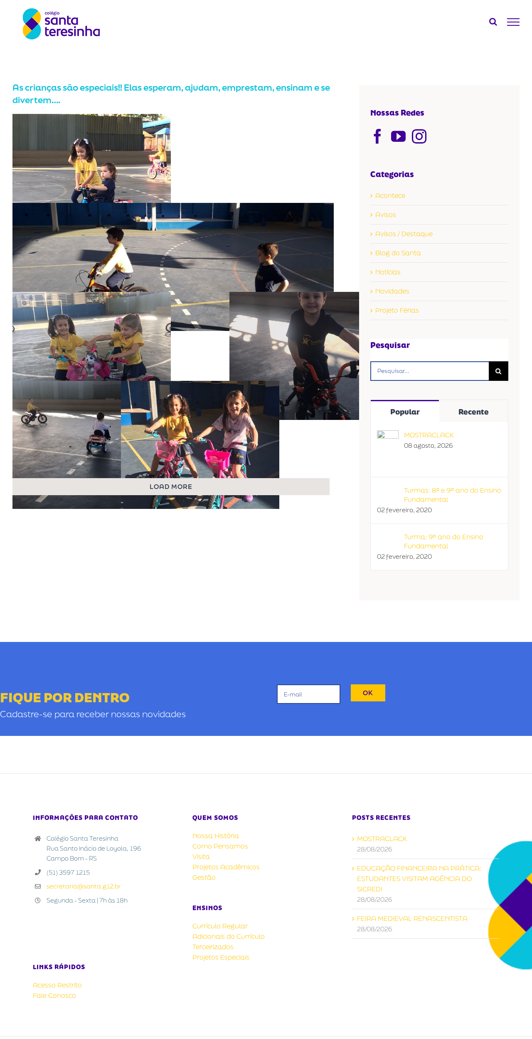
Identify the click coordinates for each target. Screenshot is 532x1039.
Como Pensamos (220, 846)
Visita (201, 856)
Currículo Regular (220, 925)
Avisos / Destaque (404, 233)
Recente (473, 412)
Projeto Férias (397, 310)
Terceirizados (213, 946)
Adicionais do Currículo (228, 936)
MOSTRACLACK (429, 434)
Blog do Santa (398, 252)
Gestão (204, 877)
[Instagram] (419, 136)
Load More (171, 486)
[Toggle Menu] (513, 22)
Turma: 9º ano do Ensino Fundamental (443, 541)
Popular (405, 412)
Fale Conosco (54, 995)
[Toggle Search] (493, 21)
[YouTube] (398, 136)
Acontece (390, 195)
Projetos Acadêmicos (226, 866)
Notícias (388, 271)
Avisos (385, 214)
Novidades (392, 291)
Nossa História (215, 835)
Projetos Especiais (220, 957)
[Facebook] (377, 136)
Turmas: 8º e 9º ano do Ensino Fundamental (452, 495)
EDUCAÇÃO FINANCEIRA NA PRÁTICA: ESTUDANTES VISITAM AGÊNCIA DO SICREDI (419, 878)
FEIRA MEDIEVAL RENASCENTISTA (412, 918)
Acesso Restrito (57, 985)
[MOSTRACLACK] (388, 435)
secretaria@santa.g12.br (84, 886)
